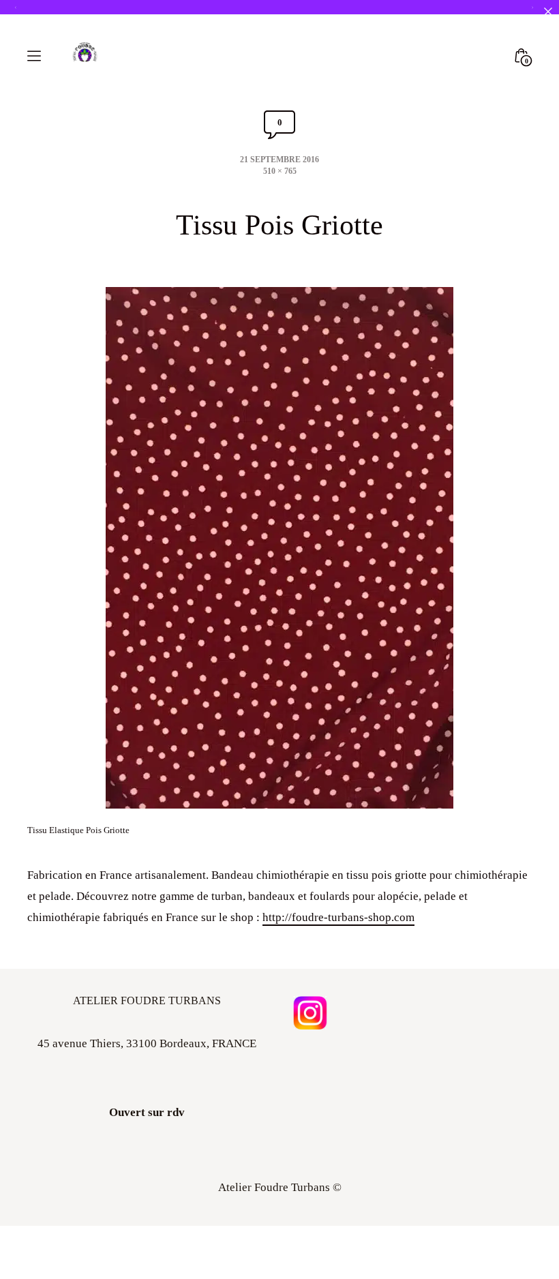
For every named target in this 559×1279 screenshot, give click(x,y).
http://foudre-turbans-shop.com (338, 917)
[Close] (548, 11)
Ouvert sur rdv (147, 1112)
